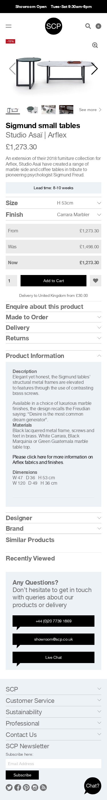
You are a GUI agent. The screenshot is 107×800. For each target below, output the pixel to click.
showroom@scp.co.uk (53, 639)
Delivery (17, 327)
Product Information (35, 355)
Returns (17, 338)
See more (88, 109)
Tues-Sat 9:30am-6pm (71, 6)
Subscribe (22, 775)
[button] (94, 69)
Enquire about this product (44, 306)
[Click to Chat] (92, 785)
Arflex (57, 134)
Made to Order (27, 317)
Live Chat (53, 657)
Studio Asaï (24, 134)
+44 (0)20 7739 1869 (54, 620)
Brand (14, 528)
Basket (98, 26)
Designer (19, 518)
